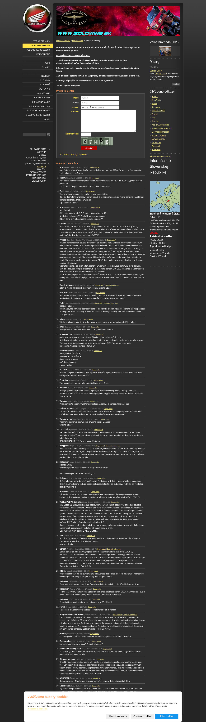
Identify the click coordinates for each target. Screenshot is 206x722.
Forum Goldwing (41, 46)
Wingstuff (156, 146)
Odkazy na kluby (41, 102)
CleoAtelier (156, 100)
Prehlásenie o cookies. (37, 709)
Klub (47, 63)
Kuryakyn (156, 107)
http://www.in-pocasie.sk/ (160, 156)
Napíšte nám (77, 41)
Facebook (41, 166)
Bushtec (155, 121)
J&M (153, 118)
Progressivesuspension (162, 128)
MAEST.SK (156, 142)
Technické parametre (38, 111)
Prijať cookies (166, 716)
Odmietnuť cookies (142, 716)
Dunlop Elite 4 (156, 71)
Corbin (155, 114)
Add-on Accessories (160, 125)
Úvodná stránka (63, 41)
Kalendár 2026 (42, 98)
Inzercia (45, 76)
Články (46, 67)
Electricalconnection (160, 132)
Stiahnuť (45, 85)
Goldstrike (156, 149)
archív (176, 84)
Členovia (45, 80)
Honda (155, 96)
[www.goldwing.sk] (37, 18)
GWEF (154, 104)
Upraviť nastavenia (118, 716)
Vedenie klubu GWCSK (38, 50)
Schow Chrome (158, 111)
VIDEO (47, 119)
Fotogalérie (43, 54)
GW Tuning (44, 89)
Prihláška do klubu (39, 106)
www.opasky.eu (158, 139)
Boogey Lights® (159, 135)
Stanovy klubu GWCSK (38, 115)
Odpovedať (94, 167)
